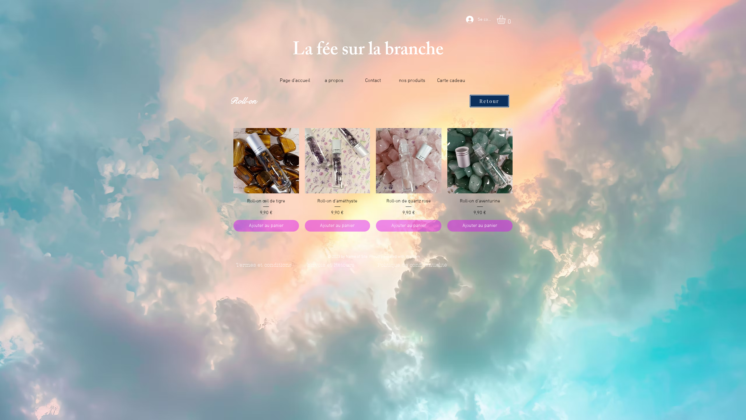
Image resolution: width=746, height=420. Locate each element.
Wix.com (413, 256)
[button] (506, 19)
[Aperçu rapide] (266, 161)
